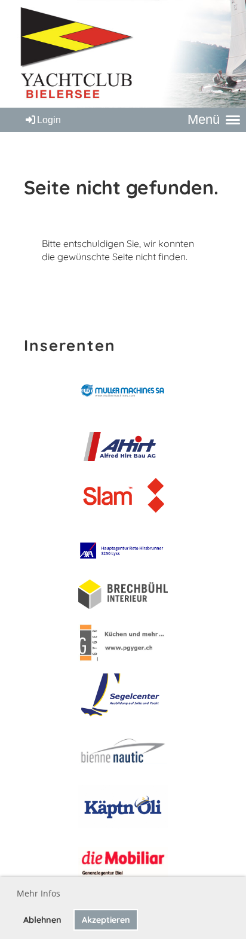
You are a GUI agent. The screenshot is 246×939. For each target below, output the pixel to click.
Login (49, 120)
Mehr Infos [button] (38, 893)
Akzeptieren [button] (106, 919)
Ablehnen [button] (42, 919)
